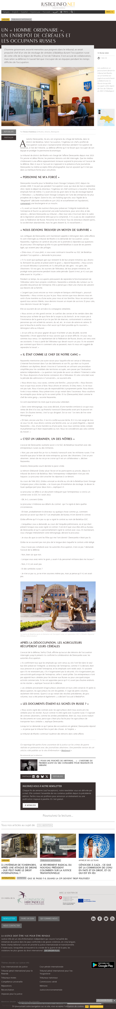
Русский (46, 12)
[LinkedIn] (93, 918)
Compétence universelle (12, 982)
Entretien (21, 878)
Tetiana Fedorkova (29, 132)
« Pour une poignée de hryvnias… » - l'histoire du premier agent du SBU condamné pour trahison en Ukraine (66, 763)
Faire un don (27, 919)
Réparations (6, 986)
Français (6, 12)
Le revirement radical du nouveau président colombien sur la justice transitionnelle (56, 869)
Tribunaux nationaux (21, 19)
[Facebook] (99, 918)
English (15, 12)
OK (87, 1006)
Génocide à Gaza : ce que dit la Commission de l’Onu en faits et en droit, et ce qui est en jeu (95, 869)
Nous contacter (11, 926)
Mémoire (43, 986)
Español (24, 12)
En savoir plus (96, 1006)
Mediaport (65, 751)
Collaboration (45, 825)
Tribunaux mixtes (8, 978)
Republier (8, 132)
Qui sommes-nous (49, 919)
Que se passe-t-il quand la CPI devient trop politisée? (59, 878)
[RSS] (112, 918)
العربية (55, 12)
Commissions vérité (48, 982)
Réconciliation (7, 990)
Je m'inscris (30, 805)
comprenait (25, 204)
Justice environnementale (51, 990)
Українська (35, 12)
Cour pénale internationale (51, 967)
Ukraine (5, 19)
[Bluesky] (106, 918)
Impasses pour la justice (11, 994)
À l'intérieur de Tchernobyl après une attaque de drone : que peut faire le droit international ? (19, 869)
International (8, 878)
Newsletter (9, 919)
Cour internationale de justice (14, 967)
